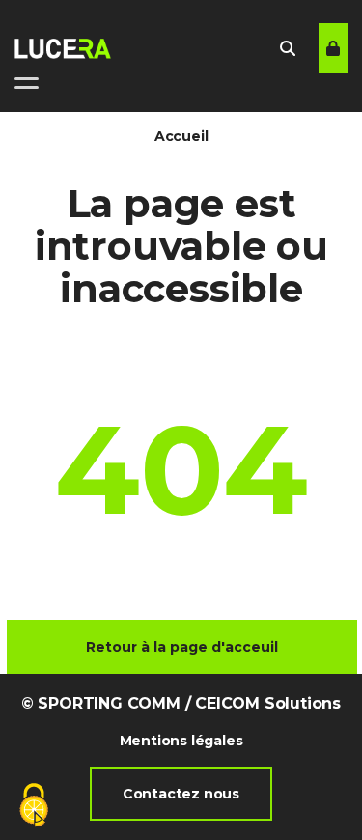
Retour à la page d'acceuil (182, 647)
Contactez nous (181, 793)
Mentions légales (181, 740)
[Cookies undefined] (34, 806)
